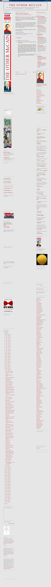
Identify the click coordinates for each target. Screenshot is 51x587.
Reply (19, 56)
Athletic (17, 14)
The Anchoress (38, 373)
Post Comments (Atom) (22, 74)
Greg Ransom (39, 219)
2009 (5, 331)
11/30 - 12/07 (8, 340)
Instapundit (38, 298)
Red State (42, 194)
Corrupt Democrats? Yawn (9, 456)
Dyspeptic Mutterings (40, 156)
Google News (39, 62)
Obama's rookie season (8, 434)
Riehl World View (43, 166)
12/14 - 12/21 (8, 337)
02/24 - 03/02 (8, 494)
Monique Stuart (38, 344)
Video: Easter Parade (40, 46)
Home (26, 72)
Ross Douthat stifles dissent (9, 424)
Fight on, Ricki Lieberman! (9, 407)
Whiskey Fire (39, 222)
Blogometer (38, 101)
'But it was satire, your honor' (9, 428)
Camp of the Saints (39, 352)
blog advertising (38, 12)
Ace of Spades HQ (39, 303)
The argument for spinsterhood (9, 389)
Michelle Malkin (38, 299)
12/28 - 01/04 (8, 334)
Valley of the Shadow (7, 227)
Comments (6, 113)
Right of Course (38, 364)
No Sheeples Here (39, 328)
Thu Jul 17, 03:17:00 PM (25, 40)
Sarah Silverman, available (9, 445)
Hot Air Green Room (39, 308)
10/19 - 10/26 (8, 349)
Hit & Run (37, 415)
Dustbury (37, 347)
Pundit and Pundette (39, 324)
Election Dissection (39, 423)
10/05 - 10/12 (8, 352)
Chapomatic (39, 143)
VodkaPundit (38, 318)
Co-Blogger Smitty (6, 157)
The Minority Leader (39, 403)
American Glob (38, 358)
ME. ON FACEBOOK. (7, 181)
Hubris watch (7, 415)
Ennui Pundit (38, 394)
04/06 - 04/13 (8, 485)
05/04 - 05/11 (8, 479)
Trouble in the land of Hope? (9, 433)
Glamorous (21, 14)
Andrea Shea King (39, 391)
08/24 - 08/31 (8, 360)
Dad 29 (37, 379)
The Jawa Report (38, 380)
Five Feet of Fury (38, 307)
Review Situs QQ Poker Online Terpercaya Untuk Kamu (42, 38)
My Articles (8, 186)
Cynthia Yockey (38, 335)
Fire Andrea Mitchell (39, 311)
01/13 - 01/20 (8, 501)
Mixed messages (7, 427)
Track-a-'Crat (38, 357)
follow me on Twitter (12, 523)
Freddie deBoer (39, 229)
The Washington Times (39, 100)
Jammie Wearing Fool (39, 410)
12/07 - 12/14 (8, 338)
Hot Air (37, 301)
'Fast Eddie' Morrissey (8, 455)
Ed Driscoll (39, 134)
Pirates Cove (38, 338)
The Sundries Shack (41, 37)
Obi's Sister (38, 313)
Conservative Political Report (40, 95)
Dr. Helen (37, 409)
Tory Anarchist (38, 413)
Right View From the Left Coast (41, 388)
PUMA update (7, 464)
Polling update (7, 400)
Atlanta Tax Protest (39, 400)
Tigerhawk (37, 354)
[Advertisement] (27, 584)
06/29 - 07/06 (8, 468)
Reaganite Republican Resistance (41, 319)
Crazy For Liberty (39, 421)
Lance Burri (39, 202)
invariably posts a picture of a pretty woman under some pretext (9, 553)
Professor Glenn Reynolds (41, 137)
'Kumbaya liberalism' (8, 430)
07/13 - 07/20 (8, 369)
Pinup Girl (37, 398)
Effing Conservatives (39, 353)
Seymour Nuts (39, 212)
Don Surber (38, 404)
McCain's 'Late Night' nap (9, 382)
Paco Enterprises (38, 312)
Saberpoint (37, 340)
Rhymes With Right (39, 406)
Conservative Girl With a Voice (40, 314)
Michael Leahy (38, 389)
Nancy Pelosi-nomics (8, 408)
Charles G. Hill (38, 339)
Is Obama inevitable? (8, 449)
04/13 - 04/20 (8, 484)
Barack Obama (20, 34)
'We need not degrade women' (9, 426)
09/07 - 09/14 (8, 357)
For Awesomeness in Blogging (40, 265)
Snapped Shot (45, 170)
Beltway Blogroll (38, 103)
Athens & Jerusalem (39, 384)
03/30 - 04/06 (8, 487)
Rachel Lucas (38, 405)
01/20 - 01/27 (8, 500)
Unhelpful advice (7, 442)
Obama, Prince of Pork (8, 404)
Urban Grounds (38, 378)
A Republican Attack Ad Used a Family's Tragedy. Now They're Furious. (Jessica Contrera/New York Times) (42, 58)
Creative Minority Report (40, 348)
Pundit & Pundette (40, 45)
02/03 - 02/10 (8, 497)
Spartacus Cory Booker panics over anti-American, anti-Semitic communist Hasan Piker (42, 18)
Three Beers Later (39, 349)
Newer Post (17, 72)
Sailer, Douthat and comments (9, 411)
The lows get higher (8, 459)
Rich (19, 14)
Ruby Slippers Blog (39, 323)
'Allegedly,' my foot (8, 420)
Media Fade (38, 419)
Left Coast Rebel (40, 34)
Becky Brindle (38, 333)
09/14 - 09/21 (8, 356)
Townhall (37, 98)
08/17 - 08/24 (8, 362)
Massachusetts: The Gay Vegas (9, 416)
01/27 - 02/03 (8, 498)
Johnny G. (19, 40)
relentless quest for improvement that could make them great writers (9, 567)
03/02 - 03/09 (8, 493)
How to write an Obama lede (9, 377)
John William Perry (39, 342)
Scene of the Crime (6, 226)
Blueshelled (38, 343)
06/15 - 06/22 (8, 471)
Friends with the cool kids (27, 14)
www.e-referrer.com (42, 285)
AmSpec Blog (38, 302)
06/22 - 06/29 (8, 469)
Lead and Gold (38, 359)
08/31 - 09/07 (8, 359)
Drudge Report (38, 99)
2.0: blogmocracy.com (39, 337)
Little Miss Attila (38, 334)
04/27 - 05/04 (8, 481)
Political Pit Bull (38, 426)
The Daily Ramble (39, 425)
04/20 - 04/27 (8, 482)
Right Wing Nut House (39, 424)
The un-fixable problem (8, 384)
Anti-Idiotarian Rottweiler (40, 420)
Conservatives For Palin (39, 322)
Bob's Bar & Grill (39, 416)
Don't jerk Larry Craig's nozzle (9, 401)
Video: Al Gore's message (9, 371)
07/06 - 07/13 (8, 466)
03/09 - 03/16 (8, 491)
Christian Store (38, 448)
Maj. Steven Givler (39, 362)
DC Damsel (38, 418)
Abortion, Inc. (7, 448)
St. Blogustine (38, 372)
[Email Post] (31, 33)
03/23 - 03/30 (8, 488)
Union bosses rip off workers (9, 436)
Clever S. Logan (38, 350)
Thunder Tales (38, 399)
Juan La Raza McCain (8, 458)
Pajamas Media (38, 93)
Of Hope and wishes (8, 431)
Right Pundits (38, 396)
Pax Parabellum (38, 367)
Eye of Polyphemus (39, 414)
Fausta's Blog (38, 355)
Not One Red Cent (39, 306)
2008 (5, 333)
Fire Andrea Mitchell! (41, 16)
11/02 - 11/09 (8, 346)
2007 (5, 503)
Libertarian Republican (39, 385)
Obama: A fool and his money (9, 405)
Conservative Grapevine (39, 94)
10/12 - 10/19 (8, 350)
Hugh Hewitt (38, 428)
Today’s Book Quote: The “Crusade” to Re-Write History (42, 27)
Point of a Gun (38, 332)
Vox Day (37, 408)
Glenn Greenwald (39, 233)
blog (6, 527)
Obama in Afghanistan (8, 381)
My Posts (8, 192)
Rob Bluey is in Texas (8, 385)
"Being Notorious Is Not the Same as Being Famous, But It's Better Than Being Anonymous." (41, 85)
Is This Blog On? (38, 360)
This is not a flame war (8, 398)
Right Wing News (39, 304)
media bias (25, 34)
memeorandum (40, 56)
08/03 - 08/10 (8, 365)
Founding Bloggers (39, 401)
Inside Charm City (39, 374)
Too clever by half (8, 444)
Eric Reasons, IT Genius (40, 395)
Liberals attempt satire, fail (9, 447)
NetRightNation (38, 96)
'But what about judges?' (8, 397)
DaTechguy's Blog (40, 25)
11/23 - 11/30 (8, 341)
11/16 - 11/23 (8, 343)
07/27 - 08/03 (8, 366)
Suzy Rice (37, 345)
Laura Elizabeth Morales (39, 411)
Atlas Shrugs (43, 160)
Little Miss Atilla (39, 186)
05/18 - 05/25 (8, 476)
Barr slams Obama (8, 460)
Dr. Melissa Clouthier (40, 215)
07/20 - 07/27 (8, 368)
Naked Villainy (38, 390)
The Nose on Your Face (39, 327)
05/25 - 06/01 (8, 475)
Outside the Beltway (39, 383)
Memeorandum (38, 90)
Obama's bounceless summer (9, 453)
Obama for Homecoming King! (9, 410)
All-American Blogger (39, 321)
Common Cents (38, 363)
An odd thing (7, 441)
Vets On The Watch (39, 393)
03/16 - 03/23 (8, 490)
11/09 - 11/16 (8, 344)
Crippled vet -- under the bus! (9, 390)
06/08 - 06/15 (8, 472)
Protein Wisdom (38, 317)
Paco (38, 208)
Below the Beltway (39, 370)
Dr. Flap (37, 368)
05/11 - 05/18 (8, 478)
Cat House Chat (38, 365)
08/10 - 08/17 (8, 363)
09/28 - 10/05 (8, 353)
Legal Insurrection (39, 316)
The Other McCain (25, 5)
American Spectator (39, 91)
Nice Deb (37, 369)
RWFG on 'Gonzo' (8, 439)
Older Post (34, 72)
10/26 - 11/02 (8, 347)
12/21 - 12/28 (8, 335)
